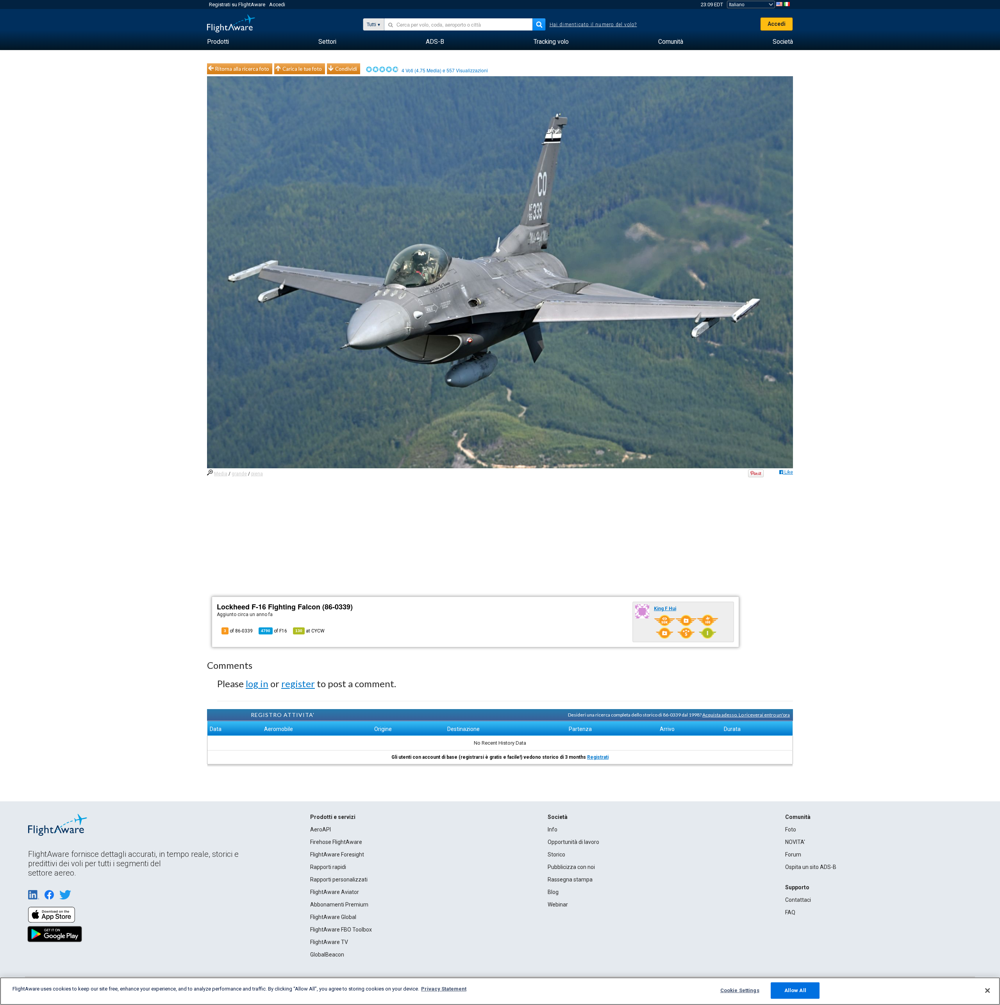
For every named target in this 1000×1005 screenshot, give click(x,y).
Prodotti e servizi (332, 817)
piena (257, 474)
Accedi (277, 4)
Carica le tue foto (302, 69)
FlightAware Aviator (334, 892)
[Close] (987, 990)
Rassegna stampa (570, 879)
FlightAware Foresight (337, 854)
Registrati (598, 757)
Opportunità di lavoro (573, 842)
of (274, 631)
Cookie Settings (739, 990)
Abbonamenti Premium (339, 904)
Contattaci (798, 900)
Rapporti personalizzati (339, 879)
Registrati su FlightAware (237, 4)
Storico (556, 854)
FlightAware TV (329, 942)
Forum (793, 854)
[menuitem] (218, 42)
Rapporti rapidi (328, 867)
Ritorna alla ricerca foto (242, 69)
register (298, 683)
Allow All (795, 990)
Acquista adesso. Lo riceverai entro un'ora (746, 715)
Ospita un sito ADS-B (810, 867)
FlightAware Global (333, 917)
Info (552, 829)
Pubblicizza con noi (571, 867)
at (310, 631)
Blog (553, 892)
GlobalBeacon (327, 954)
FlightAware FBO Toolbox (341, 929)
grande (239, 474)
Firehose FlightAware (336, 842)
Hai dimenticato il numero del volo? (593, 24)
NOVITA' (795, 842)
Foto (790, 829)
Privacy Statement (443, 989)
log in (257, 683)
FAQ (790, 912)
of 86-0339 (238, 631)
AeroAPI (320, 829)
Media (220, 474)
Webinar (558, 904)
